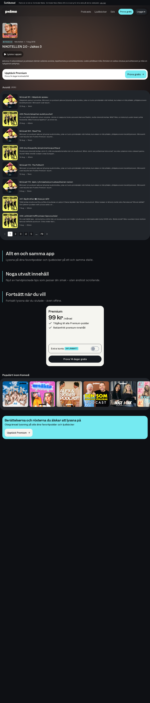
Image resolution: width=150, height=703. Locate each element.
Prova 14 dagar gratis (75, 359)
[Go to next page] (47, 234)
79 (41, 234)
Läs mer (103, 3)
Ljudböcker (100, 11)
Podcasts (86, 11)
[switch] (95, 348)
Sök (112, 11)
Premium (55, 311)
